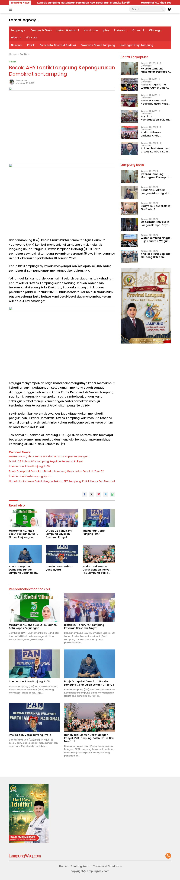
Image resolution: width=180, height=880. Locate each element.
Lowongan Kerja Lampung (136, 45)
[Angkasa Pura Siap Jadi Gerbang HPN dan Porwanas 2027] (129, 256)
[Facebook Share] (84, 494)
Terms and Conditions (107, 866)
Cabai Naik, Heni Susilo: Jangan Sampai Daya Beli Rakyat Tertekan (155, 223)
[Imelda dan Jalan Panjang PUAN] (99, 518)
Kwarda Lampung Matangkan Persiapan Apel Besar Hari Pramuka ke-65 (65, 2)
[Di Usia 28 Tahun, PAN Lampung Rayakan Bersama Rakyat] (62, 518)
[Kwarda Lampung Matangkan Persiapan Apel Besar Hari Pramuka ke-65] (129, 68)
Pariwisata (120, 30)
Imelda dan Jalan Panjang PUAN (29, 466)
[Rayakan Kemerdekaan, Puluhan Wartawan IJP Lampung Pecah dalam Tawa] (129, 116)
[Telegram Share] (105, 494)
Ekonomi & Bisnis (41, 30)
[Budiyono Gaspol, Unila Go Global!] (129, 208)
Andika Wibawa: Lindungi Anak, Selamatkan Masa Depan (152, 134)
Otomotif (138, 30)
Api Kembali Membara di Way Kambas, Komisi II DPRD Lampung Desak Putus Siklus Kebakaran (156, 150)
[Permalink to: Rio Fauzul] (12, 82)
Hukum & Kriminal (68, 30)
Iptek (106, 30)
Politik (31, 45)
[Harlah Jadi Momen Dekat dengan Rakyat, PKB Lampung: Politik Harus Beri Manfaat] (99, 554)
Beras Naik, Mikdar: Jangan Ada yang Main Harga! (156, 191)
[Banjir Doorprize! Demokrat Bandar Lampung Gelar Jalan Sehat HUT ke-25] (25, 554)
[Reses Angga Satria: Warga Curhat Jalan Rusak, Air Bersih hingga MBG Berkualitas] (129, 84)
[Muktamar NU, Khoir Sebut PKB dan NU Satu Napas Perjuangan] (25, 518)
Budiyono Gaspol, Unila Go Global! (156, 207)
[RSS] (168, 856)
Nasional (16, 45)
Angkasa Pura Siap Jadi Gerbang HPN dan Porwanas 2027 (156, 255)
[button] (162, 9)
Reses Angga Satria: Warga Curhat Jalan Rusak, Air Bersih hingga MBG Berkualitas (154, 86)
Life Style (31, 37)
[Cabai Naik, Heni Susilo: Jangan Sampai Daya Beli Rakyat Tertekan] (129, 224)
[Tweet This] (91, 494)
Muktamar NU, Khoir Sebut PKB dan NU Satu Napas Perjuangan (48, 456)
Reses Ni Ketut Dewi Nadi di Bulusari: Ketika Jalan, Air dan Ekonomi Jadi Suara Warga (155, 102)
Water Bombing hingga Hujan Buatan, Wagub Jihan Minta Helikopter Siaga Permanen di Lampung (156, 239)
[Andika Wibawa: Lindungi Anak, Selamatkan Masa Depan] (129, 132)
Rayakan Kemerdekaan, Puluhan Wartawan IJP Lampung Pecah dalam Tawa (156, 118)
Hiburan (16, 37)
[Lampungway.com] (25, 856)
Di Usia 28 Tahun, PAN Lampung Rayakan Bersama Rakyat (46, 461)
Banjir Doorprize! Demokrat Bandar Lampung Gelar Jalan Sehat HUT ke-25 (56, 471)
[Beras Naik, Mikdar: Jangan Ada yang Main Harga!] (129, 192)
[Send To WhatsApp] (112, 494)
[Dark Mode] (169, 9)
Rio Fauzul (21, 80)
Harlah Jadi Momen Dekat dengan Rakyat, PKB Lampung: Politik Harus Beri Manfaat (62, 481)
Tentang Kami (80, 866)
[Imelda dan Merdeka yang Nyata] (62, 554)
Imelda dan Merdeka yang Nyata (30, 476)
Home (63, 866)
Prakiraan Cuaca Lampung (98, 45)
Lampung (17, 30)
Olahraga (155, 30)
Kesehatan (91, 30)
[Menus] (11, 9)
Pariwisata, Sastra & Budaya (58, 45)
